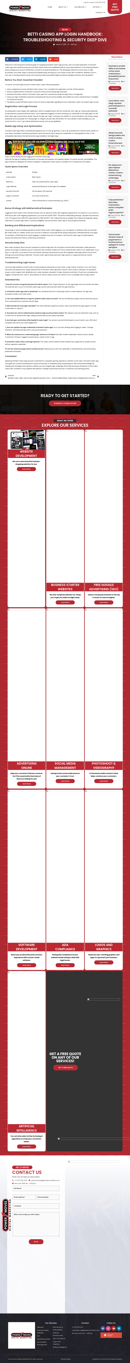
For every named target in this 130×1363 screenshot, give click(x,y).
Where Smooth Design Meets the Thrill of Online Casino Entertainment (117, 138)
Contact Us (100, 13)
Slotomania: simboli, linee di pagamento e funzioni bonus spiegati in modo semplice (117, 241)
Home (50, 7)
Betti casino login (19, 121)
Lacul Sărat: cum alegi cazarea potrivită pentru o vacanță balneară (117, 105)
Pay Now (96, 7)
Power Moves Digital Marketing (111, 1359)
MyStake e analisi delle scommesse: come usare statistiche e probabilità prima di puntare (117, 72)
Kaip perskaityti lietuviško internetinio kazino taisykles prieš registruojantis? (116, 206)
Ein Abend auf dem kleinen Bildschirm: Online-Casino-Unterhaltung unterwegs (116, 171)
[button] (12, 59)
